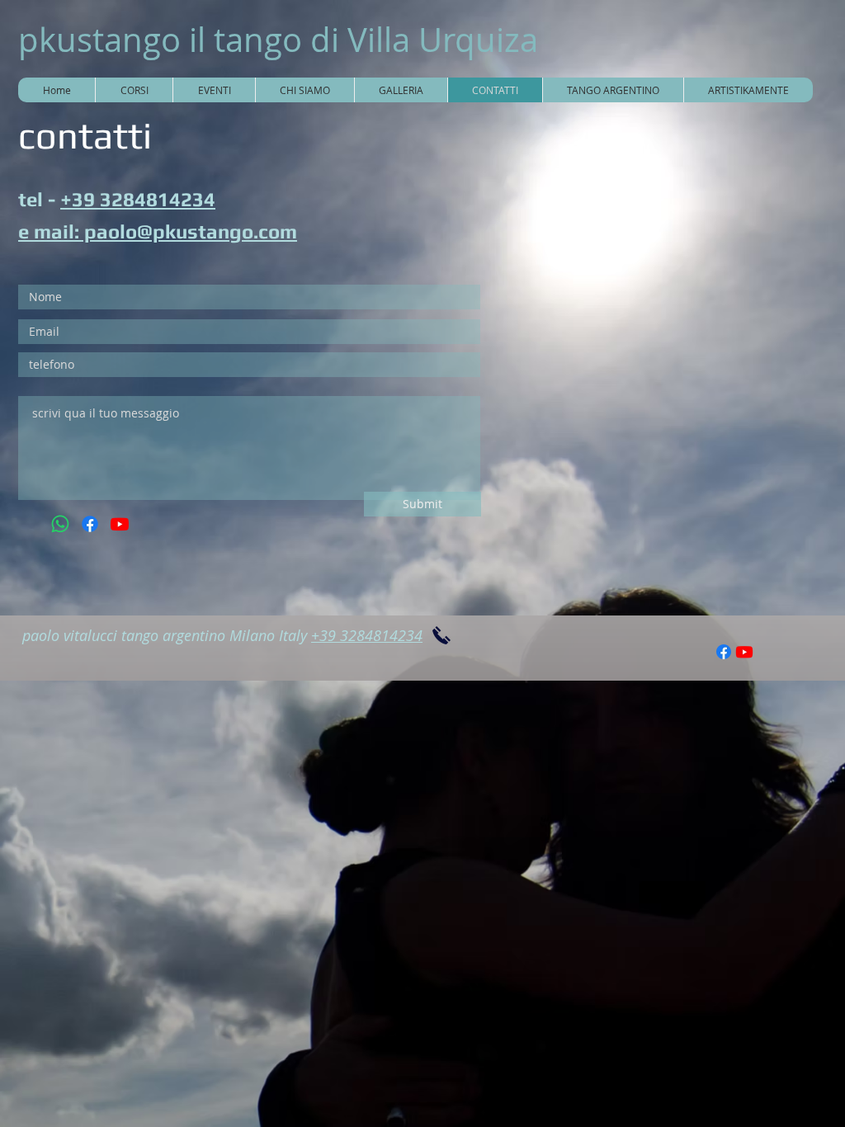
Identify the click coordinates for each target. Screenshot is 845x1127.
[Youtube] (119, 524)
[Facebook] (90, 524)
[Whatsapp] (60, 524)
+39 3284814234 (137, 199)
